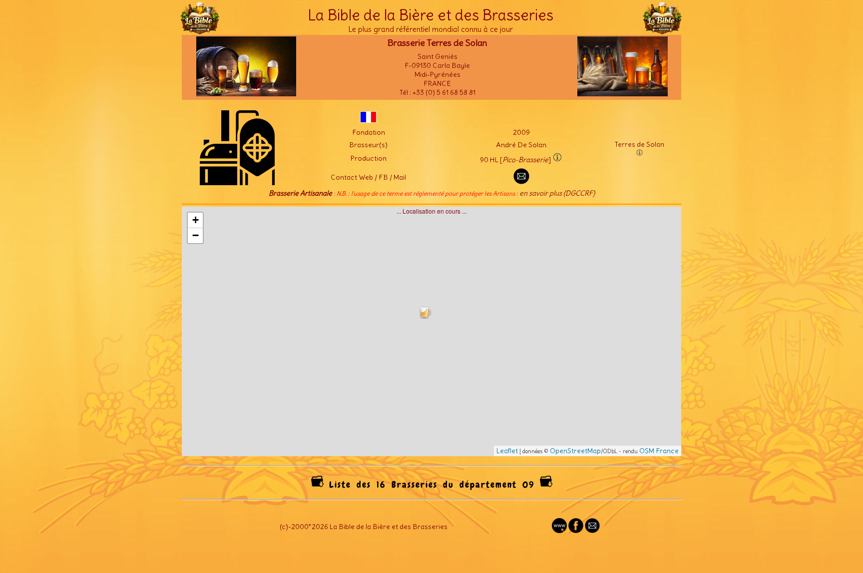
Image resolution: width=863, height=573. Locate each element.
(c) (284, 526)
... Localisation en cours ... (435, 331)
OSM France (659, 450)
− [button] (195, 235)
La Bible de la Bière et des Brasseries (430, 14)
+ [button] (195, 220)
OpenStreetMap (575, 450)
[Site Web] (559, 530)
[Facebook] (575, 530)
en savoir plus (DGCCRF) (557, 193)
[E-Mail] (521, 181)
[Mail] (592, 530)
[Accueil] (200, 29)
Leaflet (507, 450)
